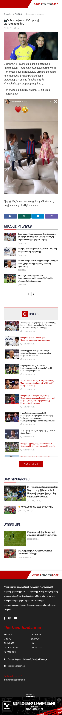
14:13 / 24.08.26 (28, 424)
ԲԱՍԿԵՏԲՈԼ (9, 643)
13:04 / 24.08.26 (28, 450)
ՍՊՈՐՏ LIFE (36, 648)
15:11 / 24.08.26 (28, 389)
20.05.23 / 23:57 (11, 28)
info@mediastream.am (14, 680)
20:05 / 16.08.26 (25, 557)
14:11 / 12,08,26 (36, 501)
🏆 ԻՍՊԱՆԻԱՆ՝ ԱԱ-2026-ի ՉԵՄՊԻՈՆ (35, 507)
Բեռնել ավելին (31, 464)
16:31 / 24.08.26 (28, 359)
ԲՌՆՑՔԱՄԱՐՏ (11, 648)
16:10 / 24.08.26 (28, 374)
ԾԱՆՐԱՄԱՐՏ (37, 634)
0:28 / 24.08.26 (34, 539)
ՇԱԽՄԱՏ (35, 639)
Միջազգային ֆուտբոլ (35, 14)
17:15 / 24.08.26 (28, 331)
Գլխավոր (8, 14)
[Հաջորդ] (33, 294)
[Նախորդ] (28, 294)
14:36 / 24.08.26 (28, 407)
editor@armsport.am (16, 666)
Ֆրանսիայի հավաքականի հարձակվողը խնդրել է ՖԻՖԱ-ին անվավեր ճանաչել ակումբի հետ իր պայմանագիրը (37, 236)
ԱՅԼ (33, 643)
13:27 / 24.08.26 (28, 437)
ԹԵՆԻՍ (7, 639)
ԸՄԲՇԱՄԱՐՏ (10, 652)
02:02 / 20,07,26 (27, 511)
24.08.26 (23, 243)
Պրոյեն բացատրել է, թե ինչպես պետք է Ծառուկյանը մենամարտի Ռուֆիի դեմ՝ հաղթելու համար (37, 383)
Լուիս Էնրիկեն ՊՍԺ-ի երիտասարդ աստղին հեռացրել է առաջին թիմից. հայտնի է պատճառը (38, 263)
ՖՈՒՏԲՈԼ (19, 14)
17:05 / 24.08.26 (28, 344)
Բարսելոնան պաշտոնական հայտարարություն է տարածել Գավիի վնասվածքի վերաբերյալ (35, 278)
